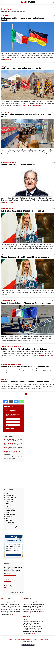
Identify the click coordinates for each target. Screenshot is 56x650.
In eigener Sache (10, 639)
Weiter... (34, 633)
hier (12, 614)
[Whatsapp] (21, 401)
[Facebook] (5, 401)
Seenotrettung (10, 495)
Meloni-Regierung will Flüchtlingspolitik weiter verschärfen (25, 257)
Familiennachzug (11, 499)
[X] (11, 401)
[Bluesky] (16, 401)
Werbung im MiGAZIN (20, 639)
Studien (8, 493)
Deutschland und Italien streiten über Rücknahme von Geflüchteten (23, 19)
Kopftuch (8, 506)
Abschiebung (10, 501)
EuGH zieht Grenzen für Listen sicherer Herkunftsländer (24, 349)
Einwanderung (10, 525)
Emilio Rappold (5, 156)
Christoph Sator (7, 59)
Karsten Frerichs (36, 105)
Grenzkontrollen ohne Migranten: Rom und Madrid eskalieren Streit (26, 115)
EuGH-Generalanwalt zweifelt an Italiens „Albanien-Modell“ (25, 381)
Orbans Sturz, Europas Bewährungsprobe (18, 165)
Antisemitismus (10, 508)
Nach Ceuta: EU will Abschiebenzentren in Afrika (21, 68)
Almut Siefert (25, 105)
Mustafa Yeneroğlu (8, 202)
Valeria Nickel (43, 355)
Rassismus (9, 516)
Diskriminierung (10, 514)
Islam (7, 504)
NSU (7, 518)
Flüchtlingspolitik (11, 497)
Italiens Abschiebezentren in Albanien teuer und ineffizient (25, 366)
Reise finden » (13, 555)
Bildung (8, 512)
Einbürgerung (10, 523)
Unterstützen (28, 639)
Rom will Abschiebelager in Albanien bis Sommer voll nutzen (26, 303)
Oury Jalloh (9, 520)
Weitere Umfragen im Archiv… (16, 592)
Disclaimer (47, 639)
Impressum (41, 639)
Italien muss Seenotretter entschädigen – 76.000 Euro (23, 211)
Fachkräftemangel (11, 527)
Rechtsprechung (10, 510)
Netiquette (35, 639)
